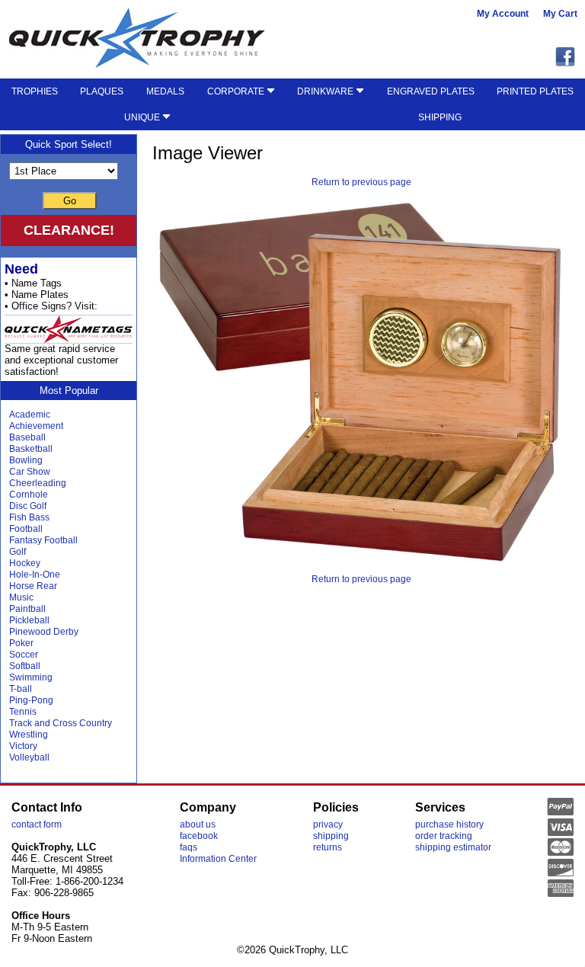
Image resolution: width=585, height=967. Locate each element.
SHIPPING (440, 117)
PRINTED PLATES (535, 91)
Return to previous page (361, 182)
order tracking (443, 836)
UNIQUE (143, 117)
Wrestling (28, 734)
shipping (331, 836)
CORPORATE (237, 91)
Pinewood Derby (43, 631)
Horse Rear (33, 586)
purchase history (449, 824)
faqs (188, 847)
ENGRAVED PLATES (431, 91)
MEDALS (165, 91)
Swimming (31, 677)
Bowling (26, 460)
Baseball (27, 437)
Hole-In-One (34, 574)
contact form (36, 824)
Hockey (24, 563)
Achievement (36, 426)
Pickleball (29, 620)
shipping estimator (453, 847)
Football (26, 529)
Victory (23, 746)
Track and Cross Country (60, 723)
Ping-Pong (31, 700)
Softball (24, 666)
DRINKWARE (326, 91)
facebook (199, 836)
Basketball (31, 448)
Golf (17, 551)
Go (69, 201)
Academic (29, 414)
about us (198, 824)
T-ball (20, 689)
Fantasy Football (43, 540)
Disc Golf (27, 506)
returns (327, 847)
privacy (328, 824)
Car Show (29, 471)
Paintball (27, 609)
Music (21, 597)
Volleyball (29, 757)
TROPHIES (34, 91)
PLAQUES (101, 91)
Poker (21, 643)
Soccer (23, 654)
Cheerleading (37, 483)
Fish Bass (29, 517)
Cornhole (28, 494)
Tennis (23, 711)
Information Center (218, 858)
